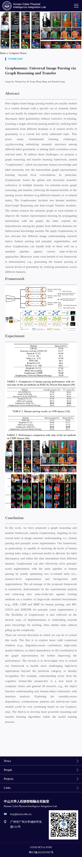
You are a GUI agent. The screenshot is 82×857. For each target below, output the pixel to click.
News (7, 761)
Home (3, 53)
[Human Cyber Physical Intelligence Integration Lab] (24, 5)
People (8, 769)
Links (7, 787)
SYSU (49, 847)
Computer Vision (18, 53)
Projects (8, 778)
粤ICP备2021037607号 (41, 852)
